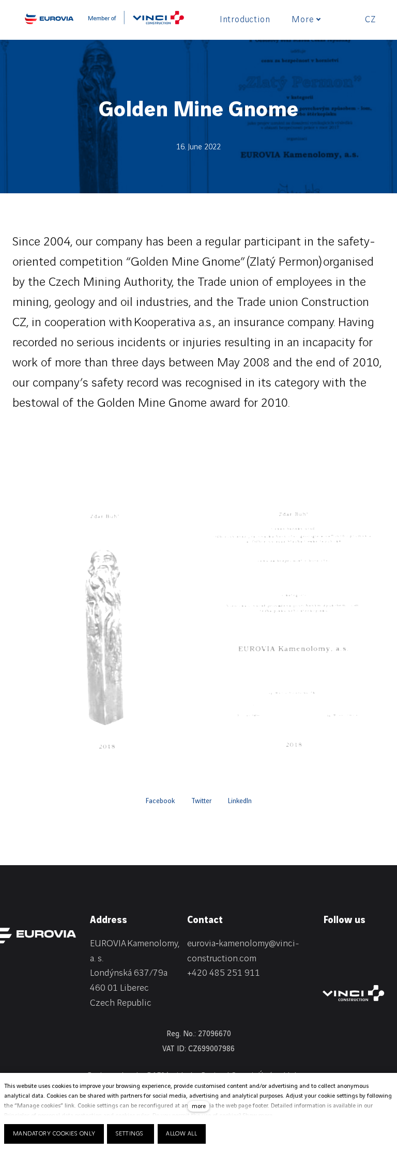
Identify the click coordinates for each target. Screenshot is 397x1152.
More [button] (302, 19)
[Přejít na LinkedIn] (328, 946)
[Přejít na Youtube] (328, 964)
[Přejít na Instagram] (377, 946)
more (199, 1106)
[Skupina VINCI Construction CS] (136, 21)
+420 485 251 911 (223, 973)
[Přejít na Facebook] (352, 946)
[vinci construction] (354, 993)
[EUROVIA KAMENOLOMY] (49, 18)
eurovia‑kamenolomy (228, 943)
